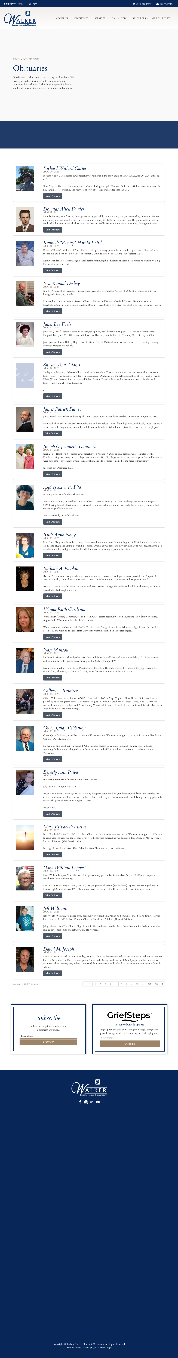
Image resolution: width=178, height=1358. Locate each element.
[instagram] (86, 1102)
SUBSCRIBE (48, 1042)
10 (137, 984)
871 (149, 984)
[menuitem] (63, 18)
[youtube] (97, 1102)
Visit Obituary (52, 196)
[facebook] (80, 1102)
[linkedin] (92, 1102)
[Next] (162, 984)
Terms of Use (89, 1347)
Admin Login (105, 1347)
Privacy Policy (73, 1347)
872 (156, 984)
